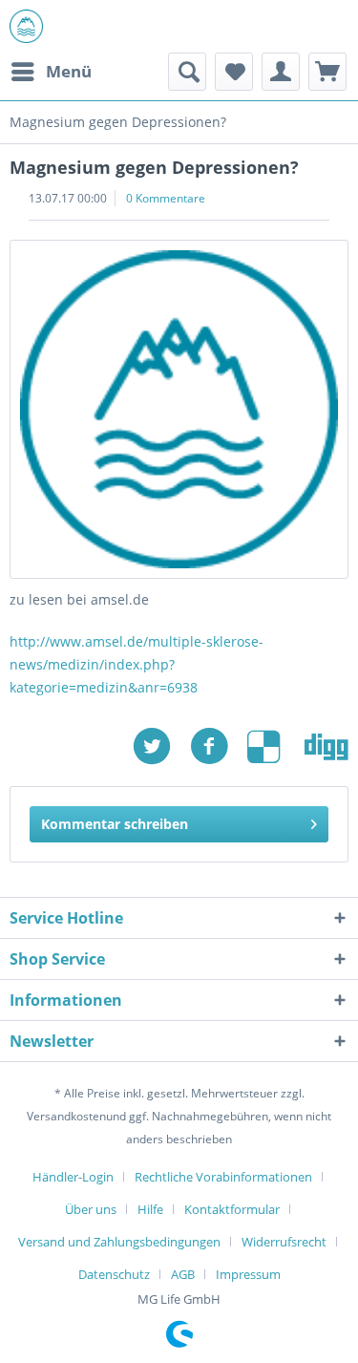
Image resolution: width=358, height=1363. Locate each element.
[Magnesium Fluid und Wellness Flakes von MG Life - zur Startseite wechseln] (26, 26)
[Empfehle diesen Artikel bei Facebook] (218, 746)
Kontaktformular (232, 1209)
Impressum (248, 1274)
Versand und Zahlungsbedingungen (119, 1241)
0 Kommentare (165, 198)
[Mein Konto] (281, 72)
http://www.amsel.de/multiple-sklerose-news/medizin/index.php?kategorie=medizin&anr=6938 (136, 664)
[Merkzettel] (234, 72)
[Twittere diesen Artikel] (161, 746)
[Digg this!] (326, 746)
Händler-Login (73, 1176)
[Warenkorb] (327, 72)
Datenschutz (114, 1274)
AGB (183, 1274)
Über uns (90, 1209)
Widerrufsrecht (284, 1241)
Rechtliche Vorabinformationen (223, 1176)
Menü (69, 71)
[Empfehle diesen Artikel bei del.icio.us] (276, 746)
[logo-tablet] (179, 409)
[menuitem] (50, 72)
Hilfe (150, 1209)
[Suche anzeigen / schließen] (187, 72)
